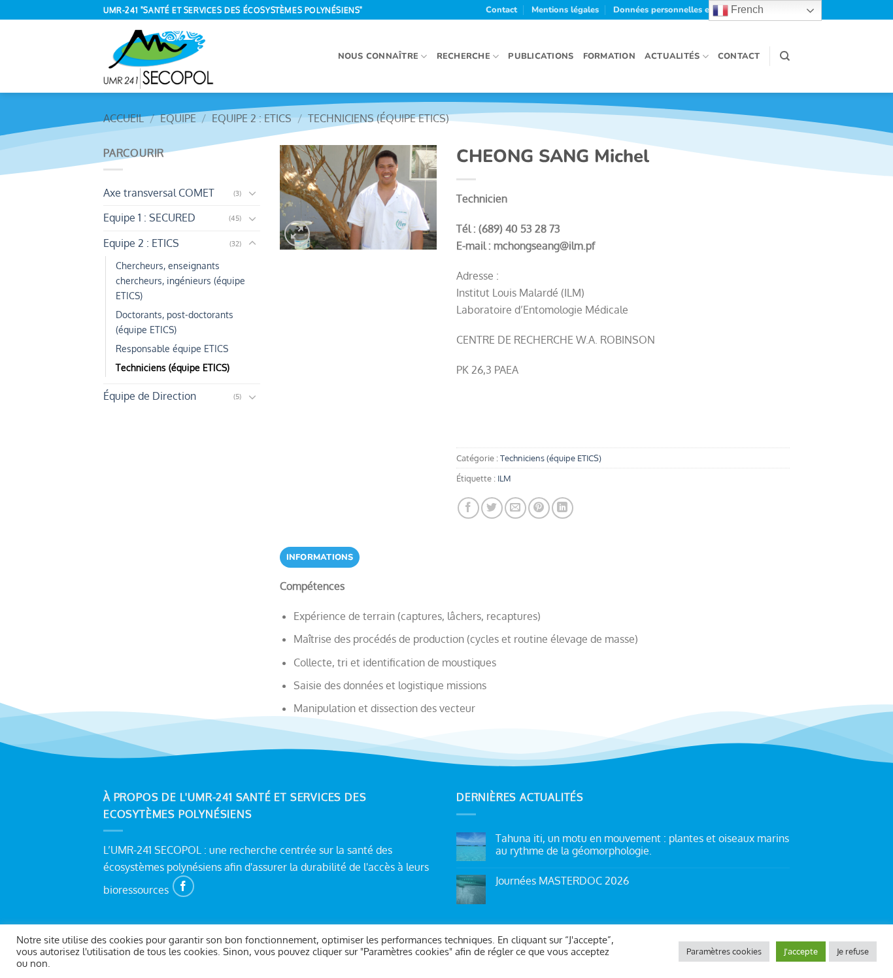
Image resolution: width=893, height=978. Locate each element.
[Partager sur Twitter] (492, 508)
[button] (297, 233)
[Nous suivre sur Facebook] (183, 886)
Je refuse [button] (853, 951)
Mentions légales (565, 10)
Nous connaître (378, 56)
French (746, 9)
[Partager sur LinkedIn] (562, 508)
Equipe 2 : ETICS (252, 118)
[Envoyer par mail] (515, 508)
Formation (609, 56)
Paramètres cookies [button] (724, 951)
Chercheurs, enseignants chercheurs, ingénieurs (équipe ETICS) (180, 280)
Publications (540, 56)
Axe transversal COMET (158, 192)
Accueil (123, 118)
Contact (501, 10)
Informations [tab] (320, 557)
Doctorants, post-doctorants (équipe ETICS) (174, 321)
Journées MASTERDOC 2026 (562, 881)
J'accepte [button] (801, 951)
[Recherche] (785, 56)
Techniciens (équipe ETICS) (378, 118)
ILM (504, 478)
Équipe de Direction (149, 395)
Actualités (672, 56)
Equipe (178, 118)
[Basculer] (252, 193)
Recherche (463, 56)
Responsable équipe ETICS (172, 348)
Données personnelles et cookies (679, 10)
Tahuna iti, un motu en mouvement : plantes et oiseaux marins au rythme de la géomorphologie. (642, 844)
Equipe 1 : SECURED (149, 217)
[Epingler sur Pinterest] (539, 508)
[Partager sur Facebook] (468, 508)
